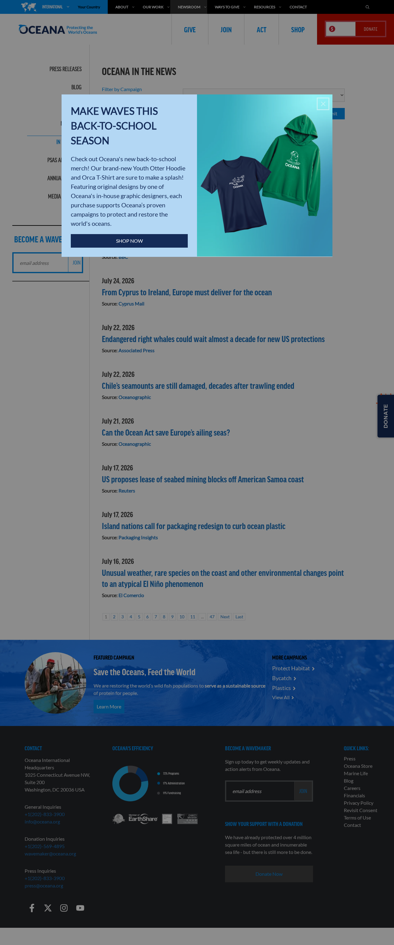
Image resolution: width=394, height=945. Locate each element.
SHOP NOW (129, 241)
